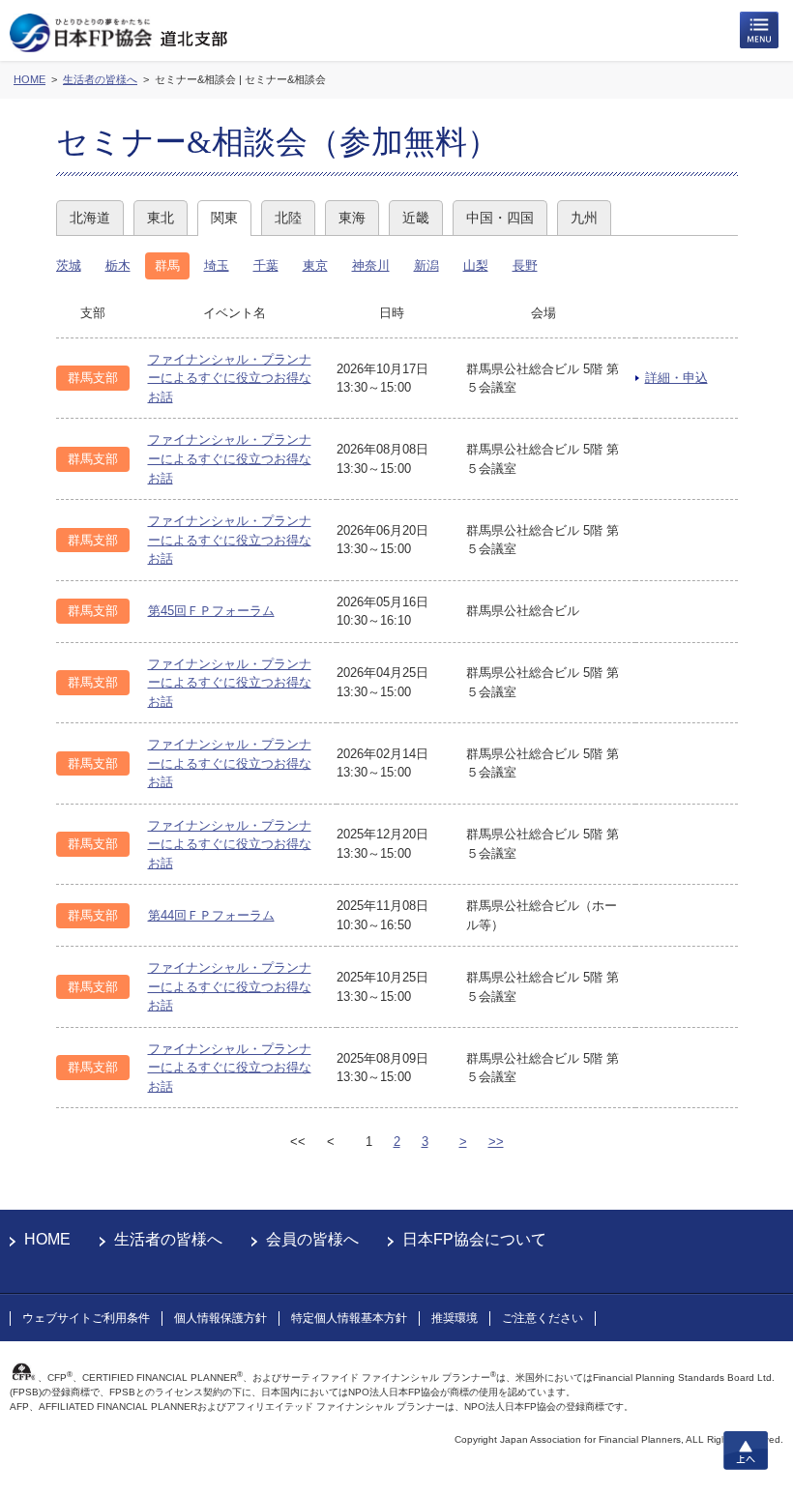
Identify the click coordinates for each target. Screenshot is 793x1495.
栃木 (118, 265)
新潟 (426, 265)
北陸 (288, 217)
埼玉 (216, 265)
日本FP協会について (474, 1239)
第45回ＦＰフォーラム (211, 610)
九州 (584, 217)
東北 (160, 217)
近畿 (415, 217)
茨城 (68, 265)
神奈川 (371, 265)
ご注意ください (542, 1318)
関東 (224, 217)
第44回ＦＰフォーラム (211, 915)
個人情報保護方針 (220, 1318)
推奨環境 (454, 1318)
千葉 (266, 265)
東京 (315, 265)
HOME (47, 1239)
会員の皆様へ (312, 1239)
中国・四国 (500, 217)
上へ (745, 1450)
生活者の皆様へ (168, 1239)
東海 (352, 217)
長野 (525, 265)
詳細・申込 (676, 377)
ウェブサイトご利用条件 (86, 1318)
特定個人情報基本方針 (349, 1318)
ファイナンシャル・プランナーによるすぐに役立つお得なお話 (229, 378)
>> (496, 1141)
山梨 (475, 265)
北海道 (90, 217)
